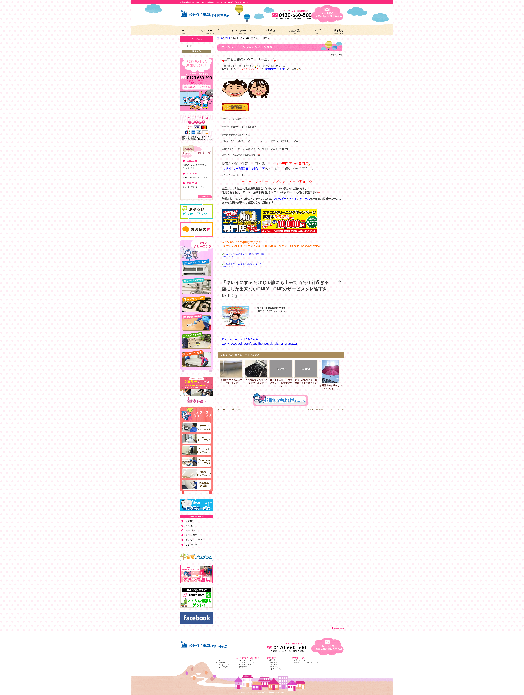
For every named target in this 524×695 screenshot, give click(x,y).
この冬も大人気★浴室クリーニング (231, 381)
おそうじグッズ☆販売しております (196, 177)
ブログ (317, 30)
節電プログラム (299, 660)
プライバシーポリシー (195, 540)
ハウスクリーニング (209, 30)
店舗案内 (338, 30)
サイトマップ (191, 545)
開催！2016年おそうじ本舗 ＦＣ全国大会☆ (306, 381)
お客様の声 (270, 30)
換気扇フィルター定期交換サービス (306, 662)
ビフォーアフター (245, 664)
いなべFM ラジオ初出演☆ (229, 409)
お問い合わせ (273, 667)
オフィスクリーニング (242, 30)
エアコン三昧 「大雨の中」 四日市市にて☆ (281, 383)
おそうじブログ (224, 665)
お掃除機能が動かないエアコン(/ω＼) (331, 387)
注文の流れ (190, 530)
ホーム (183, 30)
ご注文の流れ (295, 30)
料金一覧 (189, 526)
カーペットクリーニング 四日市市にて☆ (326, 409)
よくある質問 (191, 535)
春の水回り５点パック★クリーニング (256, 381)
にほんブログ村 (227, 257)
